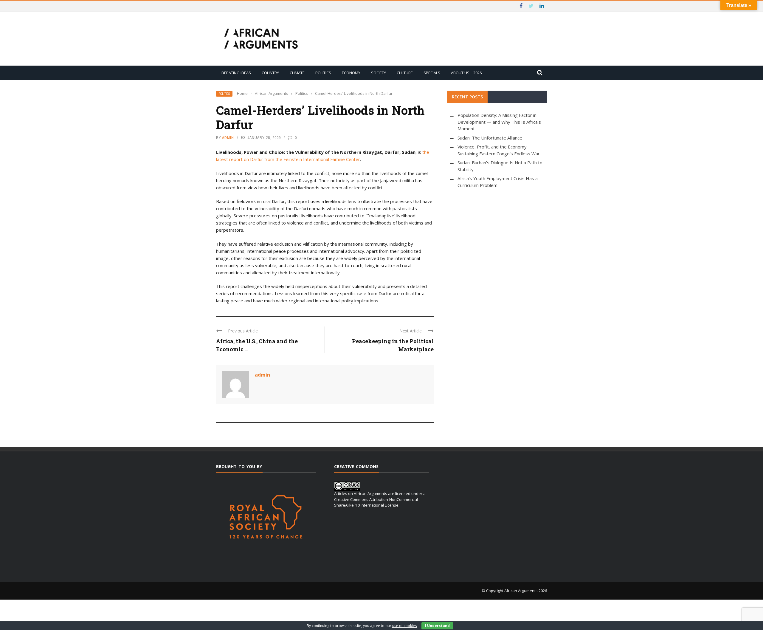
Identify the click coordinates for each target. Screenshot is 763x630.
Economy (351, 72)
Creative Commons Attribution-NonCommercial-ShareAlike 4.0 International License (376, 502)
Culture (405, 72)
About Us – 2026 (466, 72)
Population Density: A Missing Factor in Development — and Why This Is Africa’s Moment (499, 121)
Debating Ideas (236, 72)
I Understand (437, 625)
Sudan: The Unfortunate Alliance (490, 138)
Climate (297, 72)
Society (378, 72)
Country (270, 72)
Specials (432, 72)
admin (228, 137)
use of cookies (404, 625)
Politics (323, 72)
